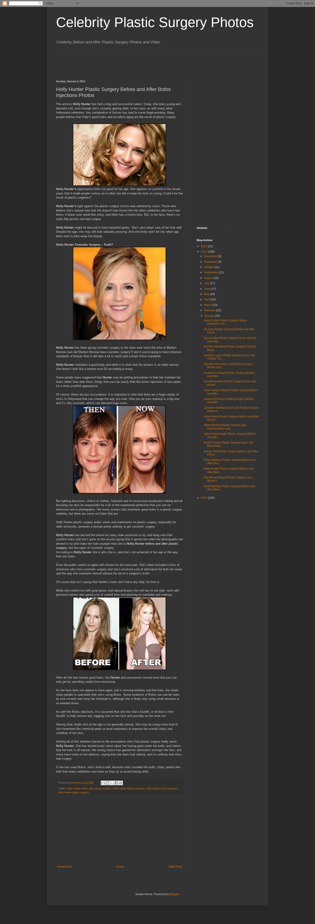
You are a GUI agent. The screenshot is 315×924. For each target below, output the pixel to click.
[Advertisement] (140, 61)
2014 (204, 251)
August (209, 278)
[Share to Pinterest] (120, 783)
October (209, 267)
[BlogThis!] (107, 783)
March (208, 305)
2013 (204, 497)
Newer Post (64, 866)
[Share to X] (112, 783)
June (207, 288)
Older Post (175, 866)
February (210, 310)
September (211, 272)
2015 (204, 246)
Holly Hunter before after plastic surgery (89, 788)
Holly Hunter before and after (129, 788)
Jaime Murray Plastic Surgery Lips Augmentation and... (225, 426)
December (211, 256)
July (207, 283)
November (211, 261)
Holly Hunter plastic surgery (73, 792)
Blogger (174, 894)
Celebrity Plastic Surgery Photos (155, 22)
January (209, 315)
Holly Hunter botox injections (162, 788)
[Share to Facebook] (116, 783)
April (207, 299)
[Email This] (103, 783)
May (207, 294)
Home (120, 866)
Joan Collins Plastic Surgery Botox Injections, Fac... (225, 322)
